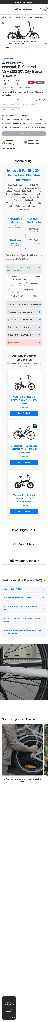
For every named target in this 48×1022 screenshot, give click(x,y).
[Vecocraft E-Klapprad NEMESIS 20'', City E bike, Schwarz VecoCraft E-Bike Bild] (38, 23)
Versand (11, 87)
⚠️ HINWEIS (13, 342)
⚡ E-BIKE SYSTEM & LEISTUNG (23, 305)
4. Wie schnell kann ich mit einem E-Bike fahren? (24, 620)
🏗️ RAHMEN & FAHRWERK (20, 312)
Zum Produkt (24, 413)
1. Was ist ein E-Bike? (24, 589)
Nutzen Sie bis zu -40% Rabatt (24, 2)
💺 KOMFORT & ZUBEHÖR (20, 335)
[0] (44, 9)
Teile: (3, 148)
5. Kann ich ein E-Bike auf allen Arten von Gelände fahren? (24, 632)
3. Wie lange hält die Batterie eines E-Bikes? (24, 608)
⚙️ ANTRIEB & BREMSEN (19, 320)
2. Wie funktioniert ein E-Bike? (24, 598)
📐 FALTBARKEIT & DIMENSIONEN (24, 268)
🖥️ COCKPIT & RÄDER (18, 327)
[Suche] (41, 9)
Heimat (4, 17)
